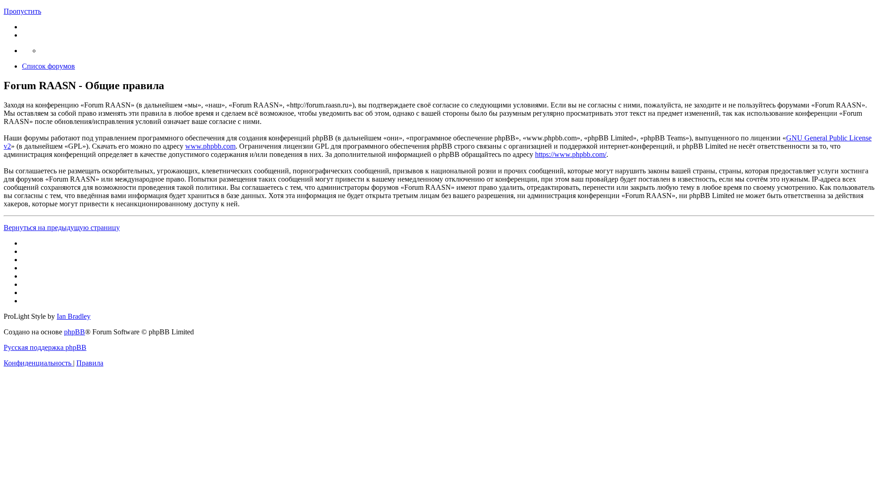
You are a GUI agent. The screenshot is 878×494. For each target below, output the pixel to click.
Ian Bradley (74, 316)
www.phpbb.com (210, 146)
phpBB (74, 332)
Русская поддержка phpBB (45, 347)
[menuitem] (38, 363)
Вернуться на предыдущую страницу (62, 227)
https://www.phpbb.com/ (570, 154)
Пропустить (22, 11)
